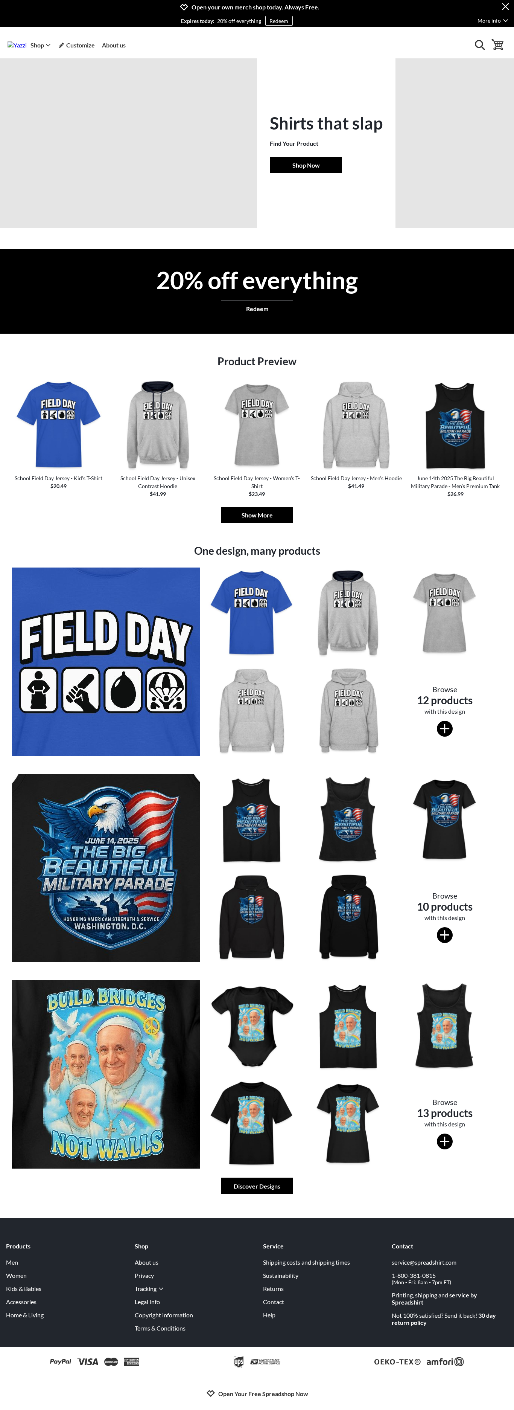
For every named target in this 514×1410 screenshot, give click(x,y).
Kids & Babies (23, 1288)
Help (269, 1314)
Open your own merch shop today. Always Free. (255, 7)
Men (12, 1262)
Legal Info (147, 1301)
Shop (37, 45)
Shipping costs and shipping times (306, 1262)
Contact (273, 1301)
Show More (257, 515)
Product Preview (257, 361)
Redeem (278, 21)
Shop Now (306, 165)
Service (273, 1246)
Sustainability (280, 1275)
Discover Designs (257, 1186)
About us (114, 45)
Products (18, 1246)
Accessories (21, 1301)
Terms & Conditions (160, 1328)
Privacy (144, 1275)
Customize (80, 45)
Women (16, 1275)
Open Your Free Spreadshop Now (263, 1393)
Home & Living (25, 1314)
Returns (273, 1288)
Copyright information (164, 1314)
